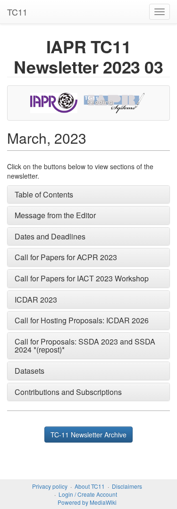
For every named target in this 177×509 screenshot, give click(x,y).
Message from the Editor (55, 215)
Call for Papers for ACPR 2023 (66, 257)
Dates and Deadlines (50, 236)
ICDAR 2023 (36, 299)
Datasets (29, 370)
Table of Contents (44, 194)
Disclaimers (127, 486)
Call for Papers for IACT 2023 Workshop (82, 278)
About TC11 (90, 486)
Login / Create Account (88, 494)
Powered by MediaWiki (87, 502)
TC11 (17, 12)
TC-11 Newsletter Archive (88, 434)
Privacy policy (49, 486)
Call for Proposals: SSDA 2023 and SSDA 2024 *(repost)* (85, 345)
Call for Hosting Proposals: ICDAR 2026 (82, 320)
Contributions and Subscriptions (68, 391)
